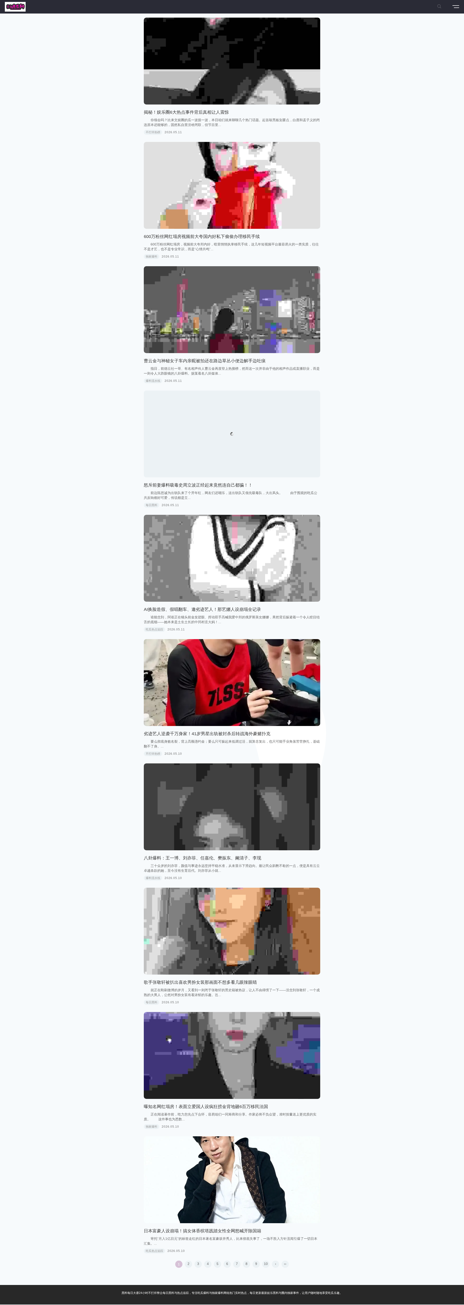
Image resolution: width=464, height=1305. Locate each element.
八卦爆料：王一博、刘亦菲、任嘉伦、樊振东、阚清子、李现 (202, 858)
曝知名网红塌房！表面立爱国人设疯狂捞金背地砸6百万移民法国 (206, 1106)
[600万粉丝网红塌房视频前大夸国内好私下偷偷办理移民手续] (232, 185)
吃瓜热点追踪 (154, 629)
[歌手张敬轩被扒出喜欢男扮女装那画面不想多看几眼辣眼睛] (232, 931)
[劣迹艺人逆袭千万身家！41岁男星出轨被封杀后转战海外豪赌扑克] (232, 682)
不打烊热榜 (153, 132)
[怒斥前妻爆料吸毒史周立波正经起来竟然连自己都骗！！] (232, 434)
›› (285, 1264)
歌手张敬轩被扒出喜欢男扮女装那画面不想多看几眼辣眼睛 (200, 982)
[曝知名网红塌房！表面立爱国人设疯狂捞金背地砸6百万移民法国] (232, 1055)
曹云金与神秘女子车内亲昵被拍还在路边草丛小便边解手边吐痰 (205, 360)
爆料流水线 (153, 381)
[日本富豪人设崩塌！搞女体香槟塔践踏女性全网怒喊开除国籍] (232, 1179)
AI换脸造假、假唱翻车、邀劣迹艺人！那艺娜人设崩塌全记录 (202, 609)
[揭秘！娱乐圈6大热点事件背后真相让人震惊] (232, 61)
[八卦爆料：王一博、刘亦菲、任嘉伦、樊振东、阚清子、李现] (232, 806)
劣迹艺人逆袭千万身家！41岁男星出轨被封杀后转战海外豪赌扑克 (207, 733)
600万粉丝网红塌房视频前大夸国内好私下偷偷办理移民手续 (202, 236)
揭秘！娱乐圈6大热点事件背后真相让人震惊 (186, 112)
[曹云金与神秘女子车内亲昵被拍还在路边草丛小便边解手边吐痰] (232, 309)
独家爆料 (151, 256)
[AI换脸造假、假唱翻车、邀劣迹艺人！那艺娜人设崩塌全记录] (232, 558)
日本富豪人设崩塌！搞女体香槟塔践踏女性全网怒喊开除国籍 (202, 1230)
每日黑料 (151, 505)
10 (266, 1264)
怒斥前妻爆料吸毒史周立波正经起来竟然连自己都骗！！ (198, 485)
